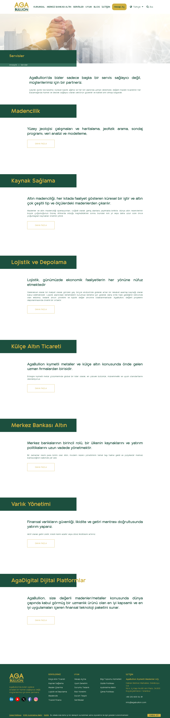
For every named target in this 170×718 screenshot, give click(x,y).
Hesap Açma (80, 679)
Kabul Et (154, 715)
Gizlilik (46, 715)
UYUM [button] (89, 6)
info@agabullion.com (136, 702)
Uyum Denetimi (80, 683)
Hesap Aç (119, 6)
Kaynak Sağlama (55, 683)
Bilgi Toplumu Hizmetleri (111, 679)
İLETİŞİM (106, 6)
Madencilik (53, 696)
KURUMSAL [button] (39, 6)
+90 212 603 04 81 (134, 697)
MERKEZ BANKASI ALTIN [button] (59, 6)
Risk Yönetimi (80, 692)
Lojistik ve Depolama (57, 692)
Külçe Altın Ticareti (56, 679)
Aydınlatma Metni (108, 687)
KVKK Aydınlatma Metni (32, 715)
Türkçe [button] (137, 6)
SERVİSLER (78, 6)
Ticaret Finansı (54, 700)
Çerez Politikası (15, 715)
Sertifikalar (79, 700)
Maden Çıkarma (55, 687)
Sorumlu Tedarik (81, 687)
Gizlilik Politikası (107, 683)
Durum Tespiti (80, 696)
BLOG (97, 6)
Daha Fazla (41, 143)
